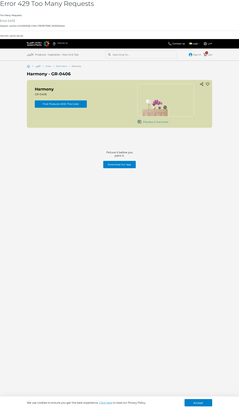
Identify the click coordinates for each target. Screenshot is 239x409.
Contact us (178, 43)
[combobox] (141, 54)
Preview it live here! (155, 122)
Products (40, 54)
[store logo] (38, 44)
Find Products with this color (61, 104)
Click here (105, 402)
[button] (195, 44)
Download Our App (119, 164)
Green (48, 66)
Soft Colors (61, 66)
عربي (210, 43)
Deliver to (62, 43)
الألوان (30, 54)
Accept (198, 402)
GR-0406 (41, 94)
